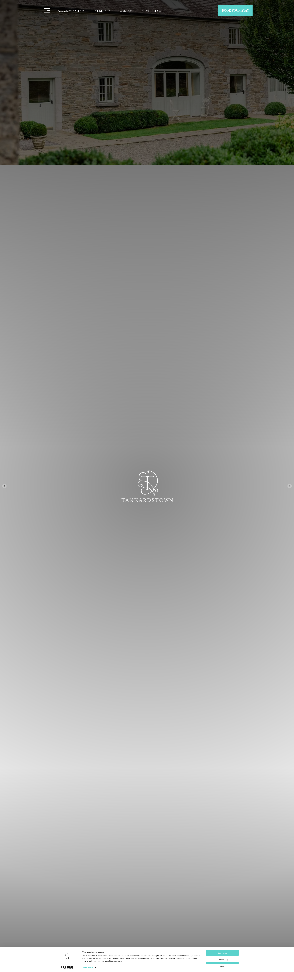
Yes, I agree (222, 953)
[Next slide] (289, 486)
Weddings (102, 10)
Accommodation (71, 10)
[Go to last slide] (4, 486)
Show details (87, 967)
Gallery (126, 10)
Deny (222, 966)
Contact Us (151, 10)
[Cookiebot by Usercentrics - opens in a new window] (67, 967)
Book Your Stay (235, 10)
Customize (221, 960)
